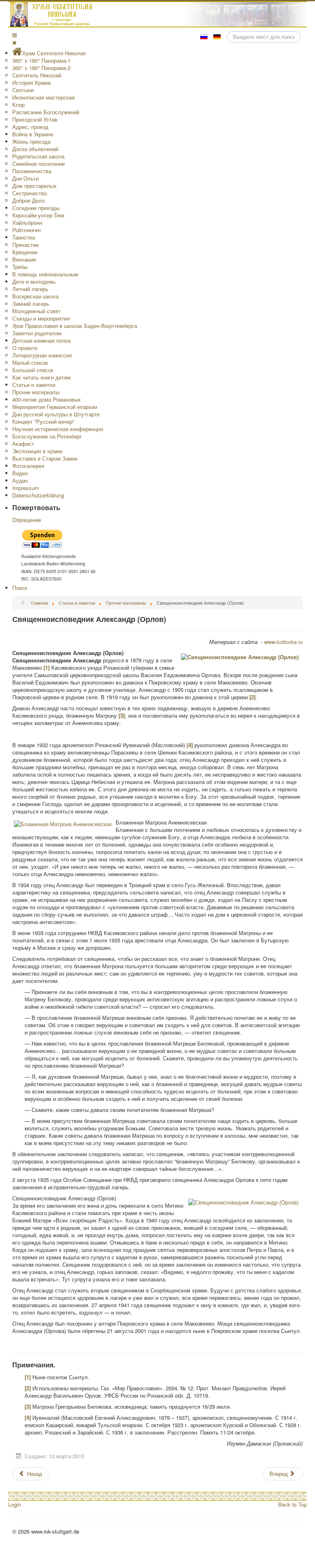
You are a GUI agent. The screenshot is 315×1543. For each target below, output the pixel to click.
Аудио (20, 480)
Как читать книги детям (41, 377)
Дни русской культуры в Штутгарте (56, 414)
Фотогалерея (28, 466)
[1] (46, 667)
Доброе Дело (28, 200)
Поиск (19, 588)
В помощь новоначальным (45, 274)
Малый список (30, 362)
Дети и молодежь (34, 281)
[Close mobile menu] (14, 42)
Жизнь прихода (31, 141)
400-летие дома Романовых (46, 399)
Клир (18, 104)
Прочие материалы (35, 392)
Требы (19, 267)
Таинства (23, 237)
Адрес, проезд (30, 127)
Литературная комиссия (42, 355)
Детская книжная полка (41, 340)
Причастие (25, 245)
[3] (122, 715)
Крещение (24, 252)
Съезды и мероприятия (41, 318)
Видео (20, 473)
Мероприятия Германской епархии (54, 407)
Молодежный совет (36, 311)
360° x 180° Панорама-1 (41, 60)
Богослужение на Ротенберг (47, 436)
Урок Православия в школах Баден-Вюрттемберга (74, 326)
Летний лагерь (30, 289)
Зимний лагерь (30, 303)
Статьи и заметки (33, 385)
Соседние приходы (35, 208)
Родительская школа (38, 156)
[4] (190, 745)
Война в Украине (32, 134)
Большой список (32, 370)
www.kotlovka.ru (283, 642)
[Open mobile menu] (14, 35)
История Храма (31, 82)
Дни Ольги (25, 178)
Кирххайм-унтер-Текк (38, 215)
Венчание (24, 259)
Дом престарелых (34, 186)
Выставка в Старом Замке (45, 458)
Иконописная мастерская (43, 97)
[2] (252, 697)
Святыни (23, 90)
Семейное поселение (38, 163)
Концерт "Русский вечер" (43, 421)
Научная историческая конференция (57, 429)
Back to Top (292, 1504)
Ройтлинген (26, 230)
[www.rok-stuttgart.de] (158, 14)
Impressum (25, 488)
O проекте (24, 348)
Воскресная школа (35, 296)
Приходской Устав (34, 119)
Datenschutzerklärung (38, 495)
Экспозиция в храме (37, 451)
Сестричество (29, 193)
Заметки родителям (37, 333)
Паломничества (31, 171)
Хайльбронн (27, 222)
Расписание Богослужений (45, 112)
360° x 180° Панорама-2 (41, 68)
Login (14, 1504)
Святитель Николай (36, 75)
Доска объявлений (35, 149)
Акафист (23, 443)
